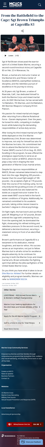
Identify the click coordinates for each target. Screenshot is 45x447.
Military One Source (8, 397)
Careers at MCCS (7, 371)
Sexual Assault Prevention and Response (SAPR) (18, 400)
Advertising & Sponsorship (10, 414)
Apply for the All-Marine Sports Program (20, 316)
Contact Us (5, 378)
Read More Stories (11, 329)
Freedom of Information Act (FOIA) (28, 438)
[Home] (15, 5)
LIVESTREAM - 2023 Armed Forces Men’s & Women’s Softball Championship (20, 296)
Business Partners (7, 376)
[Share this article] (23, 30)
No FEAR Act (21, 436)
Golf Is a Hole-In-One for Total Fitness (19, 323)
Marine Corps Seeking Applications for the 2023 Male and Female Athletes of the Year (21, 307)
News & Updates (7, 374)
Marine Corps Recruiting (10, 395)
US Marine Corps (7, 393)
